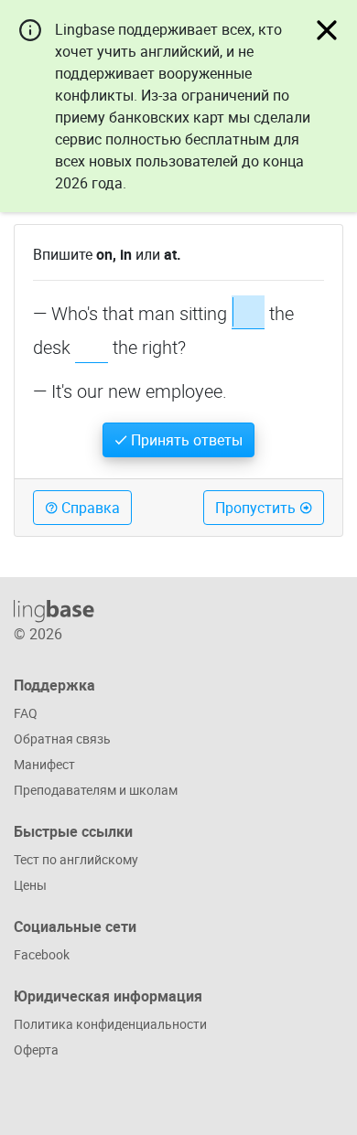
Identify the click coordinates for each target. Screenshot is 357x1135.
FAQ (26, 713)
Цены (30, 885)
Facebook (42, 954)
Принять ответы (185, 440)
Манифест (44, 764)
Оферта (36, 1049)
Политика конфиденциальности (110, 1024)
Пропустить (257, 508)
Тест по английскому (76, 859)
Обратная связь (62, 738)
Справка (89, 508)
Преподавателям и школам (96, 789)
